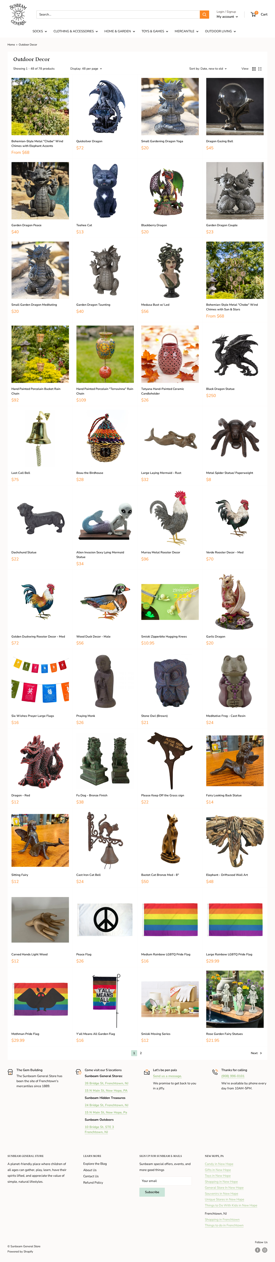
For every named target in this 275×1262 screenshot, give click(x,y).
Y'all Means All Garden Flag (95, 1034)
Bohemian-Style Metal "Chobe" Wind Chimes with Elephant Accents (37, 143)
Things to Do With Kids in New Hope (231, 1205)
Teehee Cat (84, 225)
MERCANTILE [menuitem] (184, 31)
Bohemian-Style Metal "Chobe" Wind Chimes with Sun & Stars (232, 307)
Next (254, 1053)
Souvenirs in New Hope (221, 1193)
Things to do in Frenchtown (224, 1225)
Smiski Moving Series (155, 1034)
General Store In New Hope (224, 1187)
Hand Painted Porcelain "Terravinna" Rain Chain (104, 391)
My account (226, 16)
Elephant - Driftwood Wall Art (227, 875)
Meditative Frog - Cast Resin (225, 716)
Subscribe (152, 1192)
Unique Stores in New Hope (224, 1199)
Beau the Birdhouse (89, 473)
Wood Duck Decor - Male (93, 637)
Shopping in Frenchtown (222, 1219)
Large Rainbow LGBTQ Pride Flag (229, 954)
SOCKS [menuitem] (38, 31)
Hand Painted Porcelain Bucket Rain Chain (35, 391)
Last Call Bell (20, 473)
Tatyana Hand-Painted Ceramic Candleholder (162, 391)
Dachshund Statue (23, 552)
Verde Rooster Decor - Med (224, 552)
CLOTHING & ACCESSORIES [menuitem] (74, 31)
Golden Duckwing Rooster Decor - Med (38, 637)
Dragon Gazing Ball (219, 141)
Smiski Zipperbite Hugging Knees (164, 637)
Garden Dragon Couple (222, 225)
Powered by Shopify (20, 1251)
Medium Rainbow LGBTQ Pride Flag (165, 954)
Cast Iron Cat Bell (88, 875)
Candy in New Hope (219, 1164)
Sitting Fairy (19, 875)
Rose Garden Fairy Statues (224, 1034)
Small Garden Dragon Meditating (34, 305)
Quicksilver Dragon (89, 141)
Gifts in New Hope (218, 1170)
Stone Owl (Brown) (154, 716)
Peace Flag (83, 954)
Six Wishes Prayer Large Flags (32, 716)
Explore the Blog (95, 1164)
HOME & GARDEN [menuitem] (117, 31)
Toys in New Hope (218, 1176)
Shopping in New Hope (221, 1182)
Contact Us (91, 1176)
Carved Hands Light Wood (29, 954)
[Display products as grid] (254, 69)
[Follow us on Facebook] (257, 1249)
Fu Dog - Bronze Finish (91, 795)
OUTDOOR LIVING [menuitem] (218, 31)
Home (11, 44)
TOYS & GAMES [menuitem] (153, 31)
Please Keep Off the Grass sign (162, 795)
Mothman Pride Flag (25, 1034)
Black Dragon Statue (220, 389)
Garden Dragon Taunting (93, 305)
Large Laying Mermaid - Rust (161, 473)
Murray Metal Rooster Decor (160, 552)
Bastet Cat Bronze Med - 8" (160, 875)
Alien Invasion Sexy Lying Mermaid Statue (100, 554)
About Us (90, 1170)
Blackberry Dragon (154, 225)
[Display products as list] (260, 69)
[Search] (204, 14)
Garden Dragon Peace (26, 225)
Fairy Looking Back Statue (224, 795)
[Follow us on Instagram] (264, 1249)
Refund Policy (93, 1182)
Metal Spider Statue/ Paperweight (229, 473)
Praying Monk (85, 716)
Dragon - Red (20, 795)
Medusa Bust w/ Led (155, 305)
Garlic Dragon (215, 637)
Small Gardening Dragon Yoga (162, 141)
